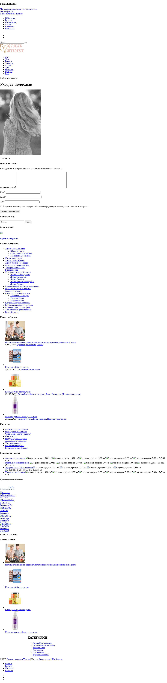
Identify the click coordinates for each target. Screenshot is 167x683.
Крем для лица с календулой (18, 392)
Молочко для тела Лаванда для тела (21, 416)
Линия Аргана (16, 284)
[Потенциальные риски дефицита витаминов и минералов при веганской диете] (15, 340)
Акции (8, 24)
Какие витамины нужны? (11, 14)
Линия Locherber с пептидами (31, 394)
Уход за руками (17, 298)
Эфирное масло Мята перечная (19, 467)
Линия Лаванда (17, 279)
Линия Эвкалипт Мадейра (22, 281)
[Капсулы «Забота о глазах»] (15, 365)
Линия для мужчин (13, 258)
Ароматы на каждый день (16, 429)
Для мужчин (38, 650)
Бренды (8, 71)
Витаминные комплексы (29, 369)
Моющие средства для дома (17, 307)
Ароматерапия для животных (18, 310)
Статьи (40, 345)
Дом (7, 67)
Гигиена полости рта (19, 296)
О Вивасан (10, 18)
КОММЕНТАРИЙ (8, 187)
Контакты (9, 28)
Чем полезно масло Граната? (18, 434)
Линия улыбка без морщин (17, 263)
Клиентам (9, 26)
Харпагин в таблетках (15, 472)
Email (3, 197)
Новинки (9, 69)
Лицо (7, 57)
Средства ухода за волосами (17, 303)
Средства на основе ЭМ (21, 253)
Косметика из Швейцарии (50, 659)
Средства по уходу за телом (17, 293)
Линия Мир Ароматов (15, 249)
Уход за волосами (13, 443)
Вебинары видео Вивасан (16, 448)
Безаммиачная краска (14, 445)
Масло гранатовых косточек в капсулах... (18, 9)
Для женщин (38, 652)
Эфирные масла (17, 251)
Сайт (2, 202)
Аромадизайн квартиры (15, 441)
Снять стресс (11, 436)
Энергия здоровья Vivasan (18, 659)
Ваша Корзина (11, 312)
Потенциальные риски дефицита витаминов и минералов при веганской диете (40, 342)
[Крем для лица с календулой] (15, 389)
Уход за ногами (17, 300)
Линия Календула (18, 277)
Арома (8, 65)
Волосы (8, 61)
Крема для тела (24, 419)
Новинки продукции (71, 394)
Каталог (8, 666)
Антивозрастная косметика (17, 265)
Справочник (10, 22)
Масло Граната (6, 11)
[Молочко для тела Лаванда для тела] (15, 414)
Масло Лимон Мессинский (17, 463)
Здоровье (9, 63)
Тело (7, 59)
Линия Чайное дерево (20, 274)
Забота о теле (39, 648)
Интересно (31, 345)
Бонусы (8, 20)
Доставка (9, 668)
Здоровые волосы (41, 655)
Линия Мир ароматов (42, 643)
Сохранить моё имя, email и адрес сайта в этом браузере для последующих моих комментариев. (45, 207)
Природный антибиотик (16, 431)
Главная (8, 663)
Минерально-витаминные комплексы (22, 286)
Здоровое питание (13, 291)
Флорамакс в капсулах (15, 458)
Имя (2, 192)
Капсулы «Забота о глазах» (17, 367)
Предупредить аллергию (16, 438)
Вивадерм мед (11, 270)
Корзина (9, 670)
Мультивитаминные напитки (18, 289)
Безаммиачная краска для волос (19, 305)
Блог (7, 74)
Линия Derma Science (14, 260)
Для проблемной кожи (15, 267)
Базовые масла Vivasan (20, 256)
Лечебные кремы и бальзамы (18, 272)
